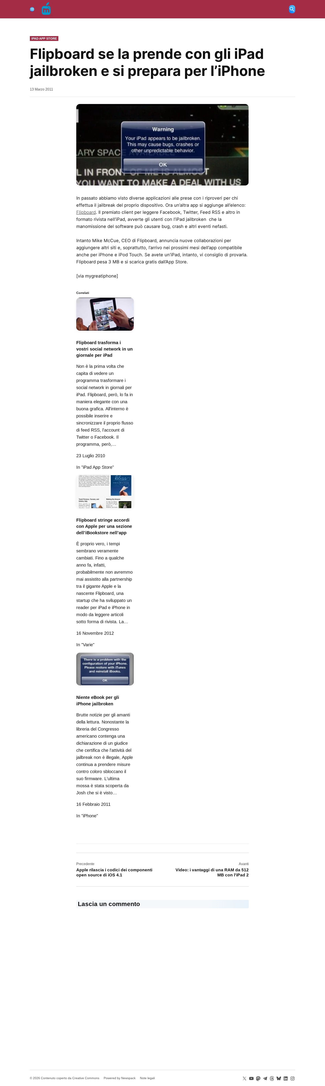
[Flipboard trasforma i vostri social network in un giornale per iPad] (105, 331)
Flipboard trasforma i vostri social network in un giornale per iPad (104, 349)
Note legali (147, 1078)
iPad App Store (44, 38)
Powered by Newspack (120, 1078)
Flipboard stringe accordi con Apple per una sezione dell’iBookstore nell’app (104, 526)
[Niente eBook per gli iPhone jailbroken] (105, 686)
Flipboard (86, 212)
